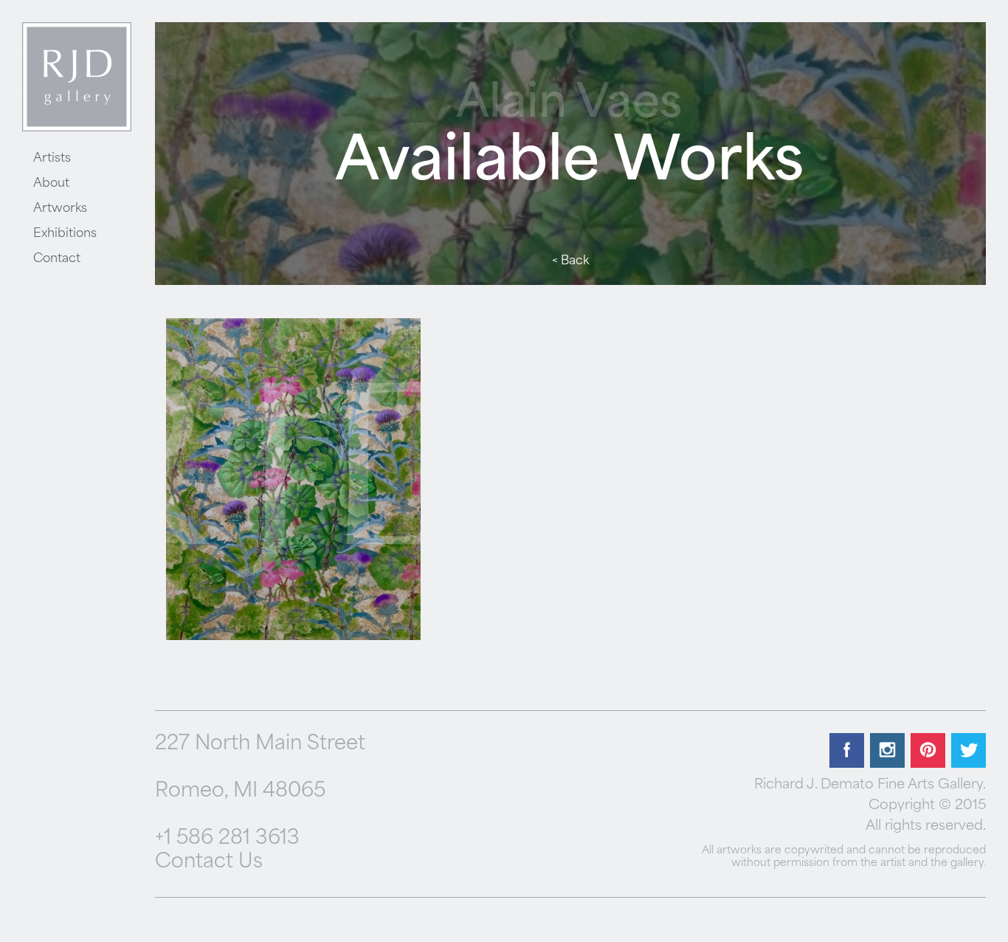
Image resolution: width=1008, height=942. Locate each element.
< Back (570, 261)
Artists (52, 159)
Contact (56, 259)
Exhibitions (65, 234)
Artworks (60, 209)
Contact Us (209, 863)
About (51, 184)
